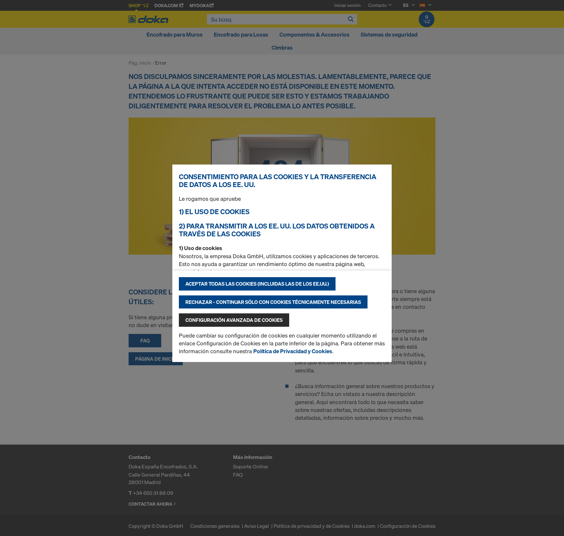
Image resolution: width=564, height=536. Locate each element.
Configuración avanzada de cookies (234, 320)
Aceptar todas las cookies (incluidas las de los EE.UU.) (257, 283)
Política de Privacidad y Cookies (292, 351)
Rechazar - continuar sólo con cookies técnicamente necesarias (273, 302)
